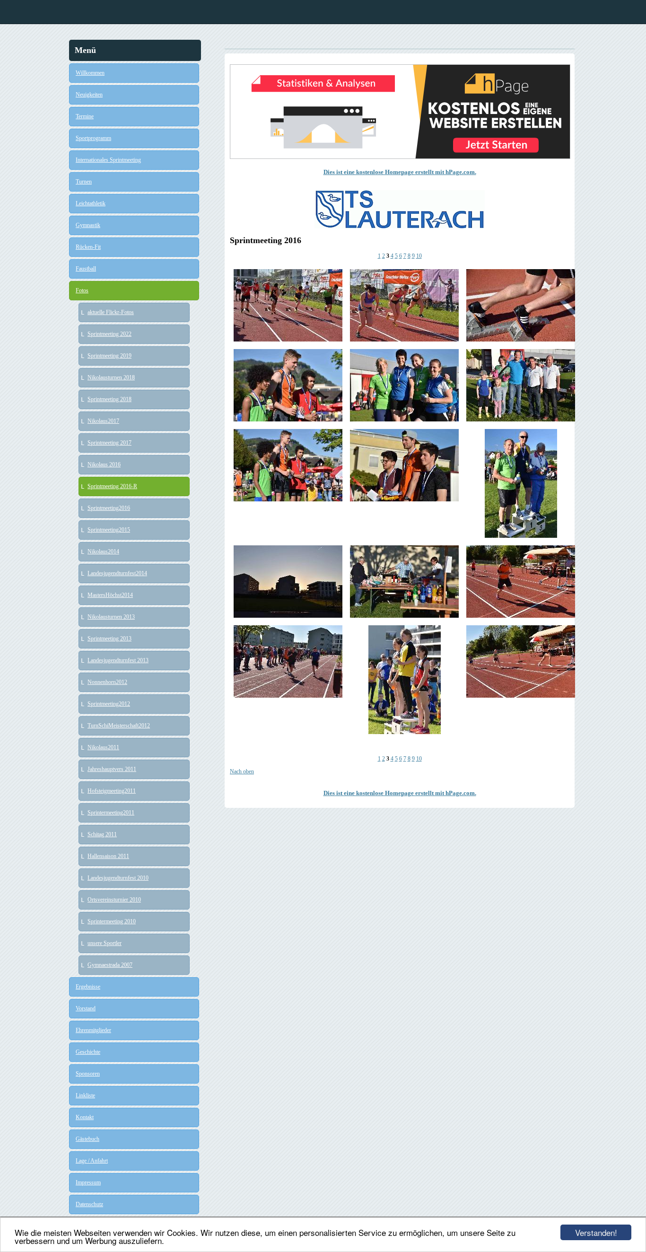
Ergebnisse (88, 986)
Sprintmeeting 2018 (109, 399)
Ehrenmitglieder (93, 1030)
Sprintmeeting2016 (108, 508)
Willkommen (90, 73)
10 (419, 256)
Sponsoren (88, 1073)
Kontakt (85, 1117)
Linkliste (85, 1095)
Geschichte (88, 1052)
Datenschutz (89, 1204)
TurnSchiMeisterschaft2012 (118, 725)
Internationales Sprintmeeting (108, 160)
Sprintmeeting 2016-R (112, 486)
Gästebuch (87, 1139)
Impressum (88, 1182)
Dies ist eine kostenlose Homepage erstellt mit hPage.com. (399, 171)
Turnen (84, 181)
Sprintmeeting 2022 (109, 334)
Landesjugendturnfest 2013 (117, 660)
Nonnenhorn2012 (107, 682)
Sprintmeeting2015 (108, 529)
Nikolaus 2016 (104, 464)
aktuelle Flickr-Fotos (110, 312)
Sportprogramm (93, 138)
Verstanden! (596, 1232)
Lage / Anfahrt (92, 1160)
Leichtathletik (90, 203)
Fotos (82, 290)
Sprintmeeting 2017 (109, 442)
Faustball (86, 268)
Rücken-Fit (88, 247)
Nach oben (242, 771)
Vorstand (86, 1008)
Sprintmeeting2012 (108, 703)
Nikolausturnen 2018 (111, 377)
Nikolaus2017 (103, 421)
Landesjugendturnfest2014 (117, 573)
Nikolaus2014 (103, 551)
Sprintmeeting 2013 (109, 638)
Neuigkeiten (89, 94)
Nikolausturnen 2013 (111, 616)
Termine (85, 116)
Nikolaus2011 (103, 747)
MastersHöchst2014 (110, 595)
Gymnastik (88, 225)
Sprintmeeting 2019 (109, 355)
